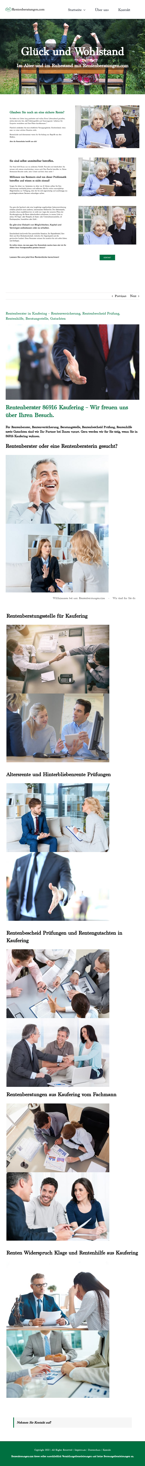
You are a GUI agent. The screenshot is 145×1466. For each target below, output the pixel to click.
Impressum (80, 1450)
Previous (120, 296)
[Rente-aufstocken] (107, 203)
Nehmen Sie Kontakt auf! (34, 1422)
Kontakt (107, 1450)
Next (133, 296)
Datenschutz (94, 1450)
